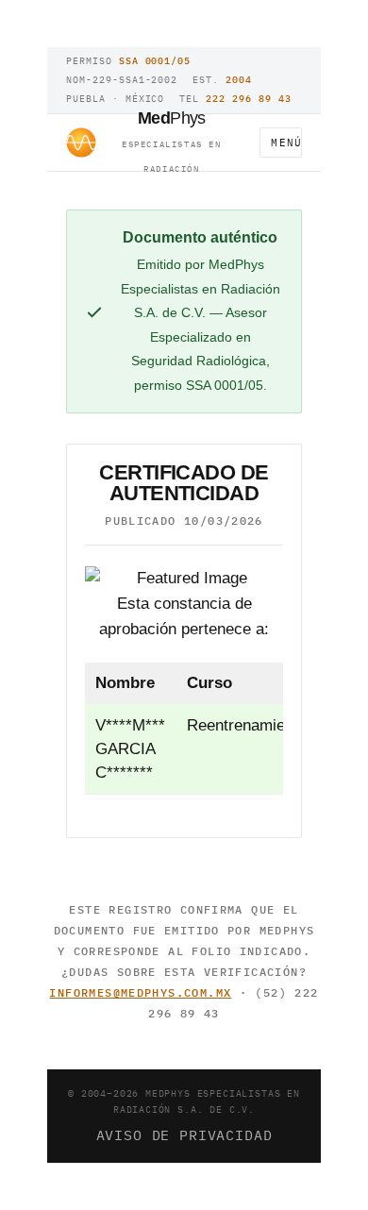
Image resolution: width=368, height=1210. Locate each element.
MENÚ (286, 142)
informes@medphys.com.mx (140, 992)
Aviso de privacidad (184, 1134)
